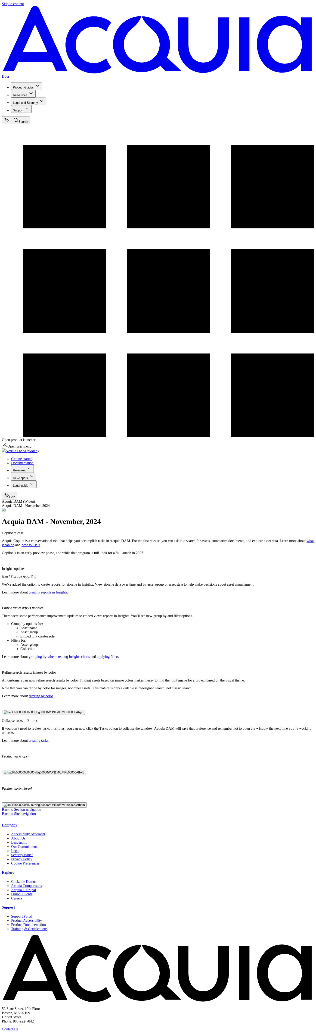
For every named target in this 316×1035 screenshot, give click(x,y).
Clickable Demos (23, 882)
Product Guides (23, 87)
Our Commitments (24, 847)
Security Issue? (22, 855)
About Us (18, 838)
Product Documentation (28, 925)
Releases (19, 470)
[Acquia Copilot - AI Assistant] (6, 120)
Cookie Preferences (25, 863)
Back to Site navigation (19, 814)
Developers (20, 478)
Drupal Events (21, 894)
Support (18, 110)
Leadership (19, 842)
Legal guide (20, 485)
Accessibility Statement (28, 834)
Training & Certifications (29, 929)
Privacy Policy (21, 859)
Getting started (21, 459)
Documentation (22, 463)
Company (9, 825)
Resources (20, 95)
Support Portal (21, 916)
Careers (16, 898)
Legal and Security (25, 102)
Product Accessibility (26, 920)
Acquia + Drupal (23, 890)
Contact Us (10, 1029)
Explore (8, 872)
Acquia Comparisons (26, 886)
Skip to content (13, 4)
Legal (15, 851)
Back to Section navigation (21, 809)
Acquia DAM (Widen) (22, 451)
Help (12, 497)
